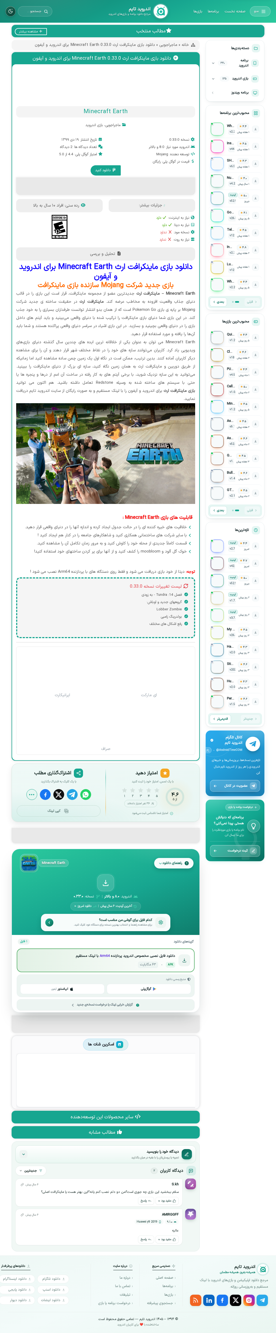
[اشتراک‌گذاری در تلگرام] (72, 794)
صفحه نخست (235, 11)
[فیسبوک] (222, 1300)
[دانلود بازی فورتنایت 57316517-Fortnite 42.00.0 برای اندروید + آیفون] (235, 563)
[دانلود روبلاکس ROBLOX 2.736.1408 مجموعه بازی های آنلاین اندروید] (235, 546)
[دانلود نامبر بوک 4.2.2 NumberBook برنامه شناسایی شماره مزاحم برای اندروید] (235, 181)
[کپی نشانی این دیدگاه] (22, 1184)
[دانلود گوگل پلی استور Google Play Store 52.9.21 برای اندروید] (235, 198)
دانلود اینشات (50, 1300)
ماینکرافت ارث (92, 302)
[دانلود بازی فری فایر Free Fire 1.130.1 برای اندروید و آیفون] (235, 458)
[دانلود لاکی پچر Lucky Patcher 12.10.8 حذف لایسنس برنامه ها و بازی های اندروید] (235, 267)
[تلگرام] (262, 1300)
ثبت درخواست (238, 850)
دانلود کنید (103, 170)
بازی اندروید (94, 125)
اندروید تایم (39, 391)
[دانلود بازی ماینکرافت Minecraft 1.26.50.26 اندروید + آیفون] (235, 406)
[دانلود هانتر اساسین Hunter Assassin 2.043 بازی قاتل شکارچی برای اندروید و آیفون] (235, 684)
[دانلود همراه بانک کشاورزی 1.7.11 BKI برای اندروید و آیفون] (235, 598)
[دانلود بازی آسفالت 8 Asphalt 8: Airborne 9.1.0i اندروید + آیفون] (235, 424)
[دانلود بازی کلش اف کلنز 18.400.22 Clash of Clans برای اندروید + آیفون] (235, 354)
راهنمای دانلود (172, 863)
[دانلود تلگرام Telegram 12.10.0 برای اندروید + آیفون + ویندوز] (235, 232)
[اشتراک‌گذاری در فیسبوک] (45, 794)
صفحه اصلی (164, 1277)
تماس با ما (122, 1286)
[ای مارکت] (149, 669)
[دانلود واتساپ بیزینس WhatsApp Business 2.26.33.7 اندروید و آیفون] (235, 284)
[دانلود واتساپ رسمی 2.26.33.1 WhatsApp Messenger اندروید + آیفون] (235, 129)
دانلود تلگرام (51, 1278)
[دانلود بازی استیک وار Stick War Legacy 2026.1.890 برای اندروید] (235, 667)
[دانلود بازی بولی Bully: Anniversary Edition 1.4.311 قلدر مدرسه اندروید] (235, 475)
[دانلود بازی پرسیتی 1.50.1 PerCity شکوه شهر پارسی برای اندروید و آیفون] (235, 701)
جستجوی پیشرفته (160, 1303)
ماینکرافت (41, 366)
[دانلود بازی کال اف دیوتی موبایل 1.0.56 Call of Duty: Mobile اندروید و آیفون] (235, 389)
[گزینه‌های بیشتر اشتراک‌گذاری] (31, 794)
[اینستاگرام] (249, 1300)
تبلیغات (125, 1294)
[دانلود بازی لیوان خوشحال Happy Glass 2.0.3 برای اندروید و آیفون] (235, 649)
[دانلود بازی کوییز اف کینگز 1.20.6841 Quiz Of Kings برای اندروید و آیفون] (235, 337)
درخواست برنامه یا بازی (114, 1303)
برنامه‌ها (213, 11)
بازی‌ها (198, 11)
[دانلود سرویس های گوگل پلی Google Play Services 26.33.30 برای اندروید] (235, 215)
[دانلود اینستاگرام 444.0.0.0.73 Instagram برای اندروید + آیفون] (235, 146)
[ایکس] (235, 1300)
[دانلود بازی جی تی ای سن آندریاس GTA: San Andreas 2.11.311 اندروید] (235, 493)
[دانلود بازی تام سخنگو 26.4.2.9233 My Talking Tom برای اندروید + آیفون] (235, 632)
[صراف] (106, 723)
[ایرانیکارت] (62, 669)
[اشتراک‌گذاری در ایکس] (58, 794)
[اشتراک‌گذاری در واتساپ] (85, 794)
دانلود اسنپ (51, 1289)
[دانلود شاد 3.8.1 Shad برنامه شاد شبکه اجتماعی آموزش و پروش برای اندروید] (235, 615)
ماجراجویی (168, 45)
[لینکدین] (209, 1300)
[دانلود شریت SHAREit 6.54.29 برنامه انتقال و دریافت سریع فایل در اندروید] (235, 163)
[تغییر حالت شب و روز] (10, 11)
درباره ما (125, 1277)
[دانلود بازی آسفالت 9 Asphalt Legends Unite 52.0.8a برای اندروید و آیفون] (235, 441)
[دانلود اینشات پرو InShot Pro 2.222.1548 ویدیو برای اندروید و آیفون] (235, 250)
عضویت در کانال (236, 785)
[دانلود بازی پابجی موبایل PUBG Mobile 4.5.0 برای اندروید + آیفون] (235, 372)
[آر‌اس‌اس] (195, 1300)
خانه (185, 45)
